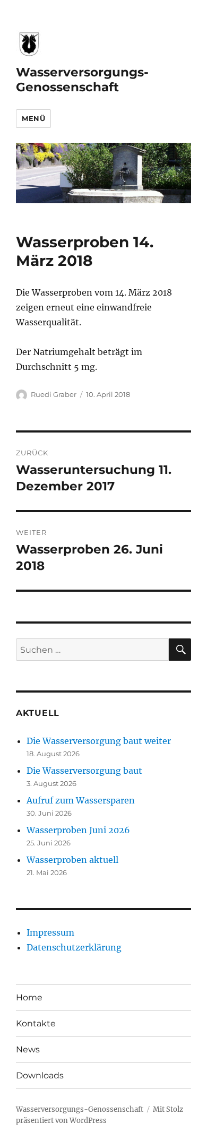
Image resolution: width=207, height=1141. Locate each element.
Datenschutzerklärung (74, 947)
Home (29, 997)
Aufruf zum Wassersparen (81, 800)
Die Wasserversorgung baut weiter (99, 741)
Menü (33, 118)
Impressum (50, 932)
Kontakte (36, 1023)
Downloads (40, 1075)
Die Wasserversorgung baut (84, 770)
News (28, 1049)
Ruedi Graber (53, 394)
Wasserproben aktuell (72, 859)
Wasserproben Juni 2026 (78, 830)
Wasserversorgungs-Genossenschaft (82, 79)
